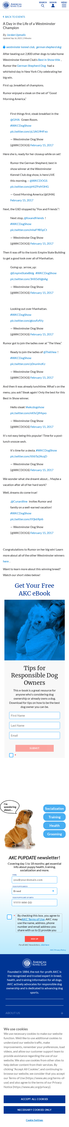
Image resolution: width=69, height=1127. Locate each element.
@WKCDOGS (38, 180)
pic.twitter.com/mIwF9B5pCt (28, 229)
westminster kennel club (20, 47)
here (6, 561)
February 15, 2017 (41, 145)
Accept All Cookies (34, 1099)
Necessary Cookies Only (34, 1109)
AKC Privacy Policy (58, 950)
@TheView (49, 352)
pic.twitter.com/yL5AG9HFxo (29, 131)
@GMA (15, 119)
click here (45, 944)
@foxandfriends (34, 218)
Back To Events (15, 16)
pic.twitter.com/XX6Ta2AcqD (28, 456)
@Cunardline (19, 501)
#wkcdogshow (35, 407)
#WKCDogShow (20, 125)
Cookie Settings (34, 1120)
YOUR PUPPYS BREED (20, 886)
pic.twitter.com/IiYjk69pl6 (26, 519)
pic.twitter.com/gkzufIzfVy (26, 320)
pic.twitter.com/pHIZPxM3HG (29, 186)
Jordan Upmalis (16, 34)
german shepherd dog (48, 47)
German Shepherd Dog (31, 65)
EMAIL (15, 875)
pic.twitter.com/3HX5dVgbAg (29, 279)
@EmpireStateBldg (22, 273)
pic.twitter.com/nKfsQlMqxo (28, 413)
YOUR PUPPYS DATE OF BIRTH (23, 897)
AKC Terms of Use (33, 919)
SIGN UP (34, 939)
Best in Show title (49, 59)
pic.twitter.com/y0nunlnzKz (27, 363)
